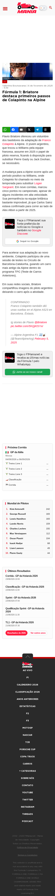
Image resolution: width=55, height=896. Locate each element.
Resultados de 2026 (16, 633)
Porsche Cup (27, 749)
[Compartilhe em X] (30, 129)
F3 (27, 721)
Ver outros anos (38, 633)
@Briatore (41, 322)
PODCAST (27, 821)
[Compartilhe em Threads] (47, 129)
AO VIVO (27, 670)
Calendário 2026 (27, 685)
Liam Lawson (17, 548)
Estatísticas (27, 706)
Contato (27, 785)
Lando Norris (16, 523)
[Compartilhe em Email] (22, 129)
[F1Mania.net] (27, 8)
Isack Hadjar (16, 543)
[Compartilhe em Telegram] (39, 129)
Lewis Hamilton (18, 519)
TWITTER (27, 800)
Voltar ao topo (27, 657)
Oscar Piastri (16, 538)
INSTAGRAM (27, 807)
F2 (27, 714)
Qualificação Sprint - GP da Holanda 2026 (25, 610)
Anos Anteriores (27, 699)
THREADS (27, 814)
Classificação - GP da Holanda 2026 (25, 586)
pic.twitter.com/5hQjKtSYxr (27, 326)
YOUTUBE (27, 793)
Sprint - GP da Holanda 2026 (21, 597)
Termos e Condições (27, 855)
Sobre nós (27, 778)
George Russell (18, 514)
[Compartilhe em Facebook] (14, 129)
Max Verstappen (18, 533)
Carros (27, 764)
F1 (5, 82)
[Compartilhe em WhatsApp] (6, 129)
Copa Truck (27, 757)
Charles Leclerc (18, 528)
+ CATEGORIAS (27, 771)
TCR (27, 742)
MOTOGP (27, 728)
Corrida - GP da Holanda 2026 (22, 576)
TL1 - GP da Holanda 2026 (20, 622)
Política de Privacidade (27, 847)
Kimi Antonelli (17, 509)
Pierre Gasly (16, 553)
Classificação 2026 (27, 692)
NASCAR (27, 735)
